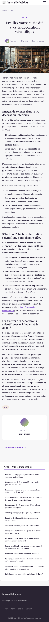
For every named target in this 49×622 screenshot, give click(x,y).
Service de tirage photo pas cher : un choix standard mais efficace (22, 475)
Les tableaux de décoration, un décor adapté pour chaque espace (22, 506)
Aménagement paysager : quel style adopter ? (23, 513)
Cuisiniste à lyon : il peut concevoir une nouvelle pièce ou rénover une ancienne (24, 567)
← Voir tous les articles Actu (14, 447)
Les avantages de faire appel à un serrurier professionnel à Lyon (22, 483)
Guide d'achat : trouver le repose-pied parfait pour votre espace (23, 532)
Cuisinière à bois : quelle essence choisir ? (22, 525)
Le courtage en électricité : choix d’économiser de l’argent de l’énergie (23, 560)
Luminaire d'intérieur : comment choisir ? (22, 553)
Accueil (4, 11)
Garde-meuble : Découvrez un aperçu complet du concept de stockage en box (23, 547)
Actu (11, 11)
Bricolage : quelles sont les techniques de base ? (24, 574)
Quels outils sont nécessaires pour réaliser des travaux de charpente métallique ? (23, 498)
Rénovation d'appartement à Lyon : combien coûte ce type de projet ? (22, 491)
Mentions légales (16, 609)
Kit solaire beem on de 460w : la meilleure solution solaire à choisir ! (22, 539)
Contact (29, 609)
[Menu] (44, 2)
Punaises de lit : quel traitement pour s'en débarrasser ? (21, 519)
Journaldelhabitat (15, 2)
